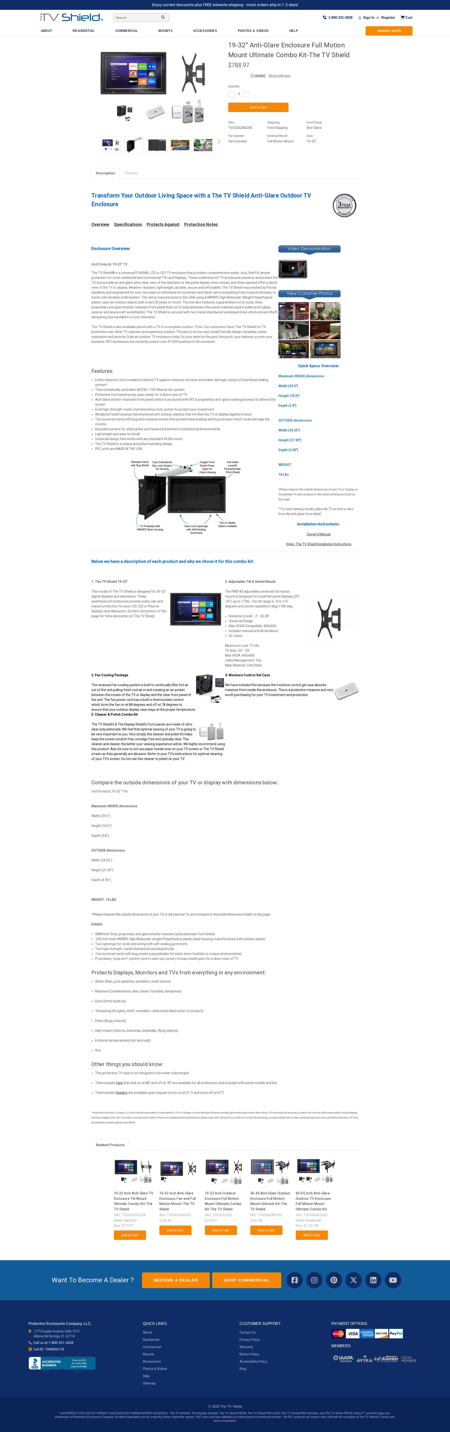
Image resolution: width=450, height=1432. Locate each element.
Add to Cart (134, 1176)
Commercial (127, 31)
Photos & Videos (254, 31)
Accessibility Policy (253, 1361)
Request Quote (389, 31)
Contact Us (248, 1332)
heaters (122, 1093)
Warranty (246, 1347)
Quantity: (234, 86)
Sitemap (149, 1383)
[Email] (238, 162)
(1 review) (258, 75)
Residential (84, 31)
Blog (243, 1369)
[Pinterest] (270, 162)
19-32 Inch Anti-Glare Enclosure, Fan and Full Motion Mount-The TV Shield (177, 1201)
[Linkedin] (262, 162)
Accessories (205, 31)
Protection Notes (201, 224)
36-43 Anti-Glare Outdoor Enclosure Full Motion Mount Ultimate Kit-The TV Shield (270, 1201)
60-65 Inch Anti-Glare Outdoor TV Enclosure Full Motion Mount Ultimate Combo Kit (313, 1201)
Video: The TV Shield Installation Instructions (318, 544)
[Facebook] (230, 162)
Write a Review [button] (279, 76)
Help (294, 31)
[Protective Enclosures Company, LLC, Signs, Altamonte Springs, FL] (62, 1364)
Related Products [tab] (110, 1145)
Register (388, 17)
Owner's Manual (318, 534)
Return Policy (249, 1354)
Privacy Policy (250, 1340)
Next (218, 143)
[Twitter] (254, 162)
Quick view (133, 1167)
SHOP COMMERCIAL (247, 1280)
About (47, 31)
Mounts (166, 31)
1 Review (130, 173)
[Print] (246, 162)
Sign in (369, 17)
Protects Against (163, 224)
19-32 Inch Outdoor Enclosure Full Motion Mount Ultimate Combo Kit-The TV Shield (223, 1201)
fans (119, 1083)
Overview (100, 224)
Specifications (128, 224)
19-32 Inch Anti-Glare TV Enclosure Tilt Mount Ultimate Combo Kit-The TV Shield (134, 1201)
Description (105, 173)
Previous (95, 143)
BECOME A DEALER (176, 1280)
